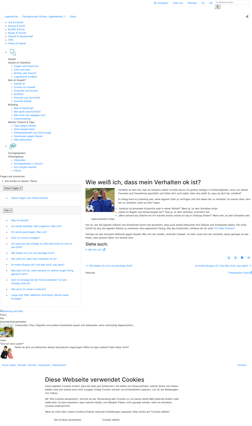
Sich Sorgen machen (25, 167)
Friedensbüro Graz (239, 272)
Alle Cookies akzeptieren (67, 419)
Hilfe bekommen (23, 139)
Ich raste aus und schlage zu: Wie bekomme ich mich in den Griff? (41, 245)
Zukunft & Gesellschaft (20, 36)
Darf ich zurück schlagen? (25, 237)
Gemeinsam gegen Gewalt (28, 136)
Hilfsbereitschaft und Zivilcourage (32, 132)
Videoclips (19, 160)
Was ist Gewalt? (20, 220)
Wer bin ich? (94, 249)
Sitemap (192, 2)
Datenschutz (59, 365)
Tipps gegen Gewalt (25, 125)
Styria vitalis (9, 365)
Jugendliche (11, 16)
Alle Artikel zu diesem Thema (21, 181)
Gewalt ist (19, 83)
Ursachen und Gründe (26, 90)
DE (211, 2)
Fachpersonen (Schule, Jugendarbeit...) (43, 16)
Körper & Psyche (17, 32)
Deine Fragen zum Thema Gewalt (29, 198)
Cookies (241, 365)
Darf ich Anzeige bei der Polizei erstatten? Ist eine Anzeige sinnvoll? (39, 281)
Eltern (73, 16)
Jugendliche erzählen (25, 76)
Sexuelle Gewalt (23, 101)
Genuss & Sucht (16, 25)
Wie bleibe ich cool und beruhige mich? (33, 253)
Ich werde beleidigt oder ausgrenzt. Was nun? (36, 226)
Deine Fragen (11, 188)
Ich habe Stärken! (224, 228)
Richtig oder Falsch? (25, 73)
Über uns (178, 2)
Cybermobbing (22, 118)
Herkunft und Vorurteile (27, 97)
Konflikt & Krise (16, 29)
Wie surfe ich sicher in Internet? (28, 289)
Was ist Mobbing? (23, 108)
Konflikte (18, 94)
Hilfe (10, 39)
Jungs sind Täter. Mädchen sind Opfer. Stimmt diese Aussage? (40, 297)
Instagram (162, 2)
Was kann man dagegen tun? (30, 115)
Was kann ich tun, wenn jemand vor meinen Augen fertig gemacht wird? (42, 272)
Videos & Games (17, 43)
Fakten (17, 170)
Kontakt (22, 365)
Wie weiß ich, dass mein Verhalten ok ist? (34, 258)
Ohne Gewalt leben (24, 129)
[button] (229, 257)
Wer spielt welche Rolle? (27, 111)
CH (203, 2)
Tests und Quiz (22, 69)
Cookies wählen (111, 419)
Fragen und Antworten (26, 66)
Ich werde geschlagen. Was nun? (29, 232)
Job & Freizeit (15, 22)
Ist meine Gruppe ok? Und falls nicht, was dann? (37, 264)
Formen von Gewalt (24, 87)
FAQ (6, 210)
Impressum (44, 365)
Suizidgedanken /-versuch (28, 163)
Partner (32, 365)
